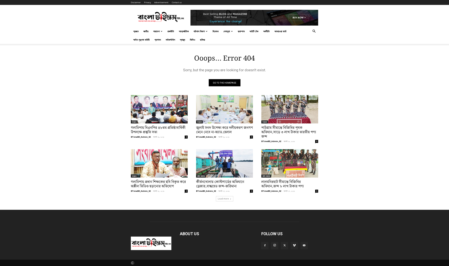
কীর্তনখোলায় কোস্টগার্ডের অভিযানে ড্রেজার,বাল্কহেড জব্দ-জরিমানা (220, 184)
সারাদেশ (156, 31)
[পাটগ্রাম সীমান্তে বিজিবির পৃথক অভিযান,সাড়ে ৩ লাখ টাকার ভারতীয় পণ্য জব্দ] (289, 109)
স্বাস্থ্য (182, 39)
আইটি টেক (254, 31)
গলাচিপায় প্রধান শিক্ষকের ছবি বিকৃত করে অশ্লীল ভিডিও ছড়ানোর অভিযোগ (158, 184)
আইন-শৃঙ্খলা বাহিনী (141, 39)
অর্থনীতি (266, 31)
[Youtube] (304, 245)
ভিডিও (192, 39)
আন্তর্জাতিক (184, 31)
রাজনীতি (170, 31)
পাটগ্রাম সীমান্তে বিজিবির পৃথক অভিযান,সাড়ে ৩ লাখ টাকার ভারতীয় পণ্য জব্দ (288, 132)
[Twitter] (284, 245)
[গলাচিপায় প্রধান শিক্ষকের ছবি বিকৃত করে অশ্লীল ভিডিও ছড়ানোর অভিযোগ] (159, 163)
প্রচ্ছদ (136, 31)
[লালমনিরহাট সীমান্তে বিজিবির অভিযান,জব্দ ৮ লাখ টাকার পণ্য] (289, 163)
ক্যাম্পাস (241, 31)
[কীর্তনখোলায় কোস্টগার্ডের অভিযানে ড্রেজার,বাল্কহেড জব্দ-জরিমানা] (224, 163)
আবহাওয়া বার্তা (280, 31)
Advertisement (161, 2)
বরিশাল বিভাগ (199, 31)
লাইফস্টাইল (170, 39)
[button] (314, 31)
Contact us (177, 2)
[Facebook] (264, 245)
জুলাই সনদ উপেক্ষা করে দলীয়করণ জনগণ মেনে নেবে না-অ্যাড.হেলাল (224, 130)
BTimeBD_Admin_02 (141, 137)
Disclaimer (136, 2)
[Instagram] (274, 245)
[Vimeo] (294, 245)
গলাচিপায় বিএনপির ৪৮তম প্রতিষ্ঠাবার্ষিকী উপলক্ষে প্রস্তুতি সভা (158, 130)
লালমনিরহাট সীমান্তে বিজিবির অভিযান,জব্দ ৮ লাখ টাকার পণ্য (282, 184)
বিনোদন (216, 31)
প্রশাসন (158, 39)
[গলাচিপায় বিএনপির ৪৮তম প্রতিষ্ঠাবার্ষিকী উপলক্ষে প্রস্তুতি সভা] (159, 109)
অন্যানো (134, 122)
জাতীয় (145, 31)
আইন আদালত (201, 176)
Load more (223, 198)
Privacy (147, 2)
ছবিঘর (202, 39)
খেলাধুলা (226, 31)
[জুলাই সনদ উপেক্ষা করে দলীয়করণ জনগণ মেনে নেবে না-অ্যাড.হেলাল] (224, 109)
